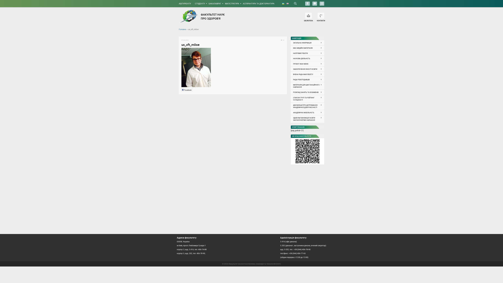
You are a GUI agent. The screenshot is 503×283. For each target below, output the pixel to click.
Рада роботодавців (301, 79)
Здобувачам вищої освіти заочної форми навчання (304, 119)
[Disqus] (233, 129)
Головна (182, 29)
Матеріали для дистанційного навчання (306, 86)
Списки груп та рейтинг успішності (304, 99)
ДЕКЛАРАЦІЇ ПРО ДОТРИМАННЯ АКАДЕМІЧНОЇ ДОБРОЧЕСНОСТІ (305, 106)
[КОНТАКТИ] (321, 16)
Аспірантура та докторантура (258, 3)
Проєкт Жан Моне (300, 64)
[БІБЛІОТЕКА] (308, 16)
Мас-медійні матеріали (303, 48)
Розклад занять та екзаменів (305, 92)
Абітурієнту (185, 3)
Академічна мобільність (303, 112)
